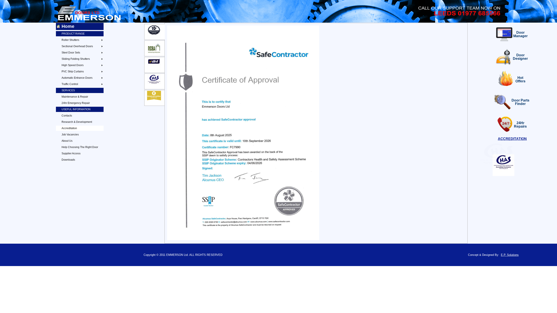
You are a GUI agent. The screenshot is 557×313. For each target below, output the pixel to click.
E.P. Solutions (510, 254)
